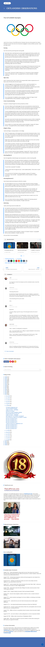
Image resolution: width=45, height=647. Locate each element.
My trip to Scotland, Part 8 (11, 418)
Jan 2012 (8, 439)
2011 (6, 441)
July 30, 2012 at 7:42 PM (13, 325)
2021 (6, 383)
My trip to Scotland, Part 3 (11, 426)
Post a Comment (10, 351)
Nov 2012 (8, 398)
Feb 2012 (8, 438)
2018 (6, 386)
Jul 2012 (7, 405)
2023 (6, 380)
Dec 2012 (8, 396)
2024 (6, 379)
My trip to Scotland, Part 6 (11, 421)
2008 (6, 444)
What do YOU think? (10, 411)
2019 (6, 385)
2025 (6, 378)
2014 (6, 391)
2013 (6, 393)
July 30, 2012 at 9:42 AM (13, 279)
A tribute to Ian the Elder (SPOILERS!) (26, 250)
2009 (6, 443)
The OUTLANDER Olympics (11, 408)
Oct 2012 (8, 400)
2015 (6, 390)
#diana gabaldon (8, 262)
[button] (9, 261)
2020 (6, 384)
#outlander (15, 262)
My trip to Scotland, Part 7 (11, 419)
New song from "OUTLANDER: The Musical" (15, 416)
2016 (6, 389)
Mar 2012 (8, 436)
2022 (6, 381)
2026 (6, 377)
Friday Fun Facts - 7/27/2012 (12, 410)
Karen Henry (11, 324)
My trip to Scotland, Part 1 (11, 428)
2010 (6, 442)
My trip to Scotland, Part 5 (11, 422)
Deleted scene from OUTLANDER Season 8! (13, 250)
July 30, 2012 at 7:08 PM (13, 306)
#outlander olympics (22, 262)
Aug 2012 (8, 403)
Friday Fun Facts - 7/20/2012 (12, 415)
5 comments (19, 258)
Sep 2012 (8, 401)
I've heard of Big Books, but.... (12, 407)
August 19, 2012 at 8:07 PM (13, 343)
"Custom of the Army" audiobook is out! (14, 423)
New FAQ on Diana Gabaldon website (14, 412)
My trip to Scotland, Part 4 (11, 424)
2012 (6, 394)
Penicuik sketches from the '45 (12, 413)
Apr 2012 (8, 434)
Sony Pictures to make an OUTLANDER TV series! (16, 417)
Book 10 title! (34, 250)
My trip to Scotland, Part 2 (11, 427)
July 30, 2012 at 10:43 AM (13, 289)
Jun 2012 (8, 430)
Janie (10, 277)
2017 (6, 388)
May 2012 (8, 432)
